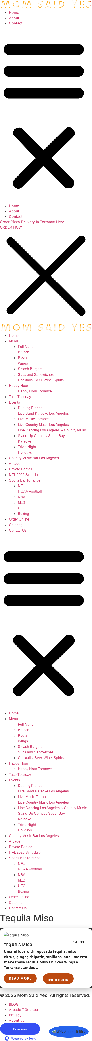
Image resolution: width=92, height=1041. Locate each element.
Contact (16, 23)
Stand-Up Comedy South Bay (41, 436)
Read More (20, 978)
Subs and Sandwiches (36, 374)
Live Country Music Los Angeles (43, 425)
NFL (21, 486)
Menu (13, 341)
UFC (21, 508)
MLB (21, 502)
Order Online (19, 519)
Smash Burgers (30, 369)
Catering (16, 525)
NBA (21, 497)
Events (14, 402)
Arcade (14, 463)
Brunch (23, 352)
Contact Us (18, 530)
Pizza (22, 358)
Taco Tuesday (20, 397)
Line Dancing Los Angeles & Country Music (52, 430)
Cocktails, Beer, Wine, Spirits (41, 380)
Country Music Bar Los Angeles (34, 458)
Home (14, 12)
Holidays (25, 452)
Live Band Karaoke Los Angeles (43, 413)
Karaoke (24, 441)
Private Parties (20, 469)
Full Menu (26, 347)
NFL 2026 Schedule (25, 475)
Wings (23, 363)
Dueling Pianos (30, 408)
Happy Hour (18, 386)
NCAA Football (30, 491)
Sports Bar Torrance (24, 480)
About (14, 18)
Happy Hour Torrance (35, 391)
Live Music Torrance (34, 419)
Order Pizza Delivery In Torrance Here (32, 222)
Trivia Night (27, 447)
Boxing (23, 514)
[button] (44, 114)
